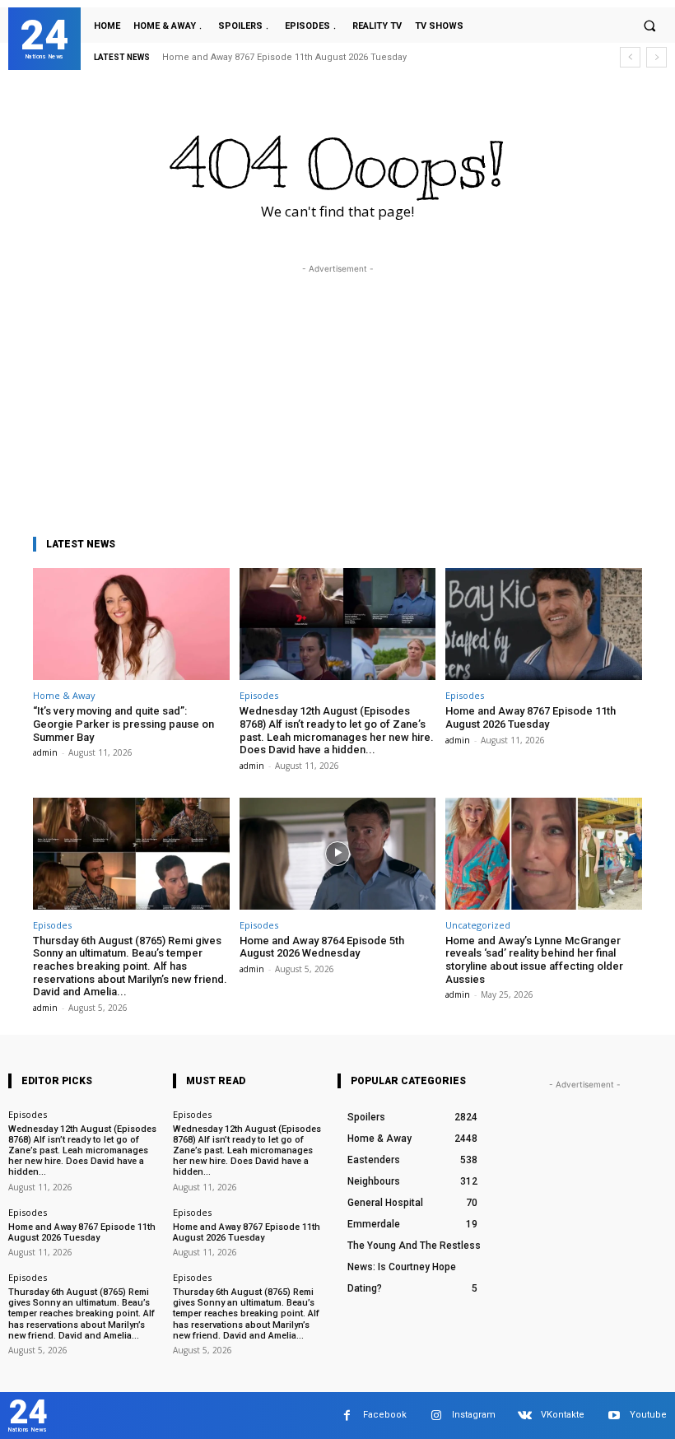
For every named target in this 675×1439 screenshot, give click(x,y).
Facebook (385, 1414)
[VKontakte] (524, 1415)
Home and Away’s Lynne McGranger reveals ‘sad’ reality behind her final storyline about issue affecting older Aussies (534, 959)
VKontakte (562, 1414)
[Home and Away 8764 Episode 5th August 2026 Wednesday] (338, 854)
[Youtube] (613, 1415)
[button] (649, 25)
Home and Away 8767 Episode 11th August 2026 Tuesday (284, 57)
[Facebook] (347, 1415)
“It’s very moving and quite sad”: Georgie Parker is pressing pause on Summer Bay (123, 724)
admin (45, 752)
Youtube (648, 1414)
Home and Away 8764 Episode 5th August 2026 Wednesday (322, 947)
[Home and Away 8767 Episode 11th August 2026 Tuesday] (543, 624)
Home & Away (64, 695)
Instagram (474, 1414)
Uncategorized (477, 924)
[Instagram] (435, 1415)
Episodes (259, 695)
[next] (656, 57)
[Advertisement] (337, 392)
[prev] (630, 57)
